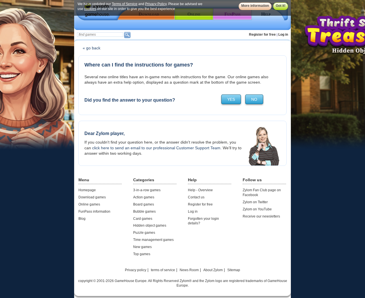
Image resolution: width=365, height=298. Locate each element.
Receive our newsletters (261, 216)
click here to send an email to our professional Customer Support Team (156, 148)
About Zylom (213, 270)
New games (142, 247)
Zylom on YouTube (257, 209)
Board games (143, 204)
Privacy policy (135, 270)
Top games (141, 254)
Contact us (196, 197)
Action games (143, 197)
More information (255, 6)
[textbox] (100, 34)
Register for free (262, 35)
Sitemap (233, 270)
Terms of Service (124, 4)
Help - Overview (200, 190)
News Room (189, 270)
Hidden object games (149, 225)
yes (231, 99)
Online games (89, 204)
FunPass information (94, 212)
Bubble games (144, 212)
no (254, 99)
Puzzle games (144, 233)
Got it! (280, 6)
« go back (91, 48)
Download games (92, 197)
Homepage (87, 190)
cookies (90, 9)
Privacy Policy (156, 4)
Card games (142, 219)
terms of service (163, 270)
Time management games (153, 240)
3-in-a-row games (147, 190)
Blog (82, 219)
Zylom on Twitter (255, 202)
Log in (283, 35)
